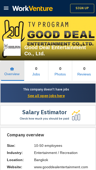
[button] (6, 8)
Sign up (82, 8)
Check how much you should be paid (44, 118)
